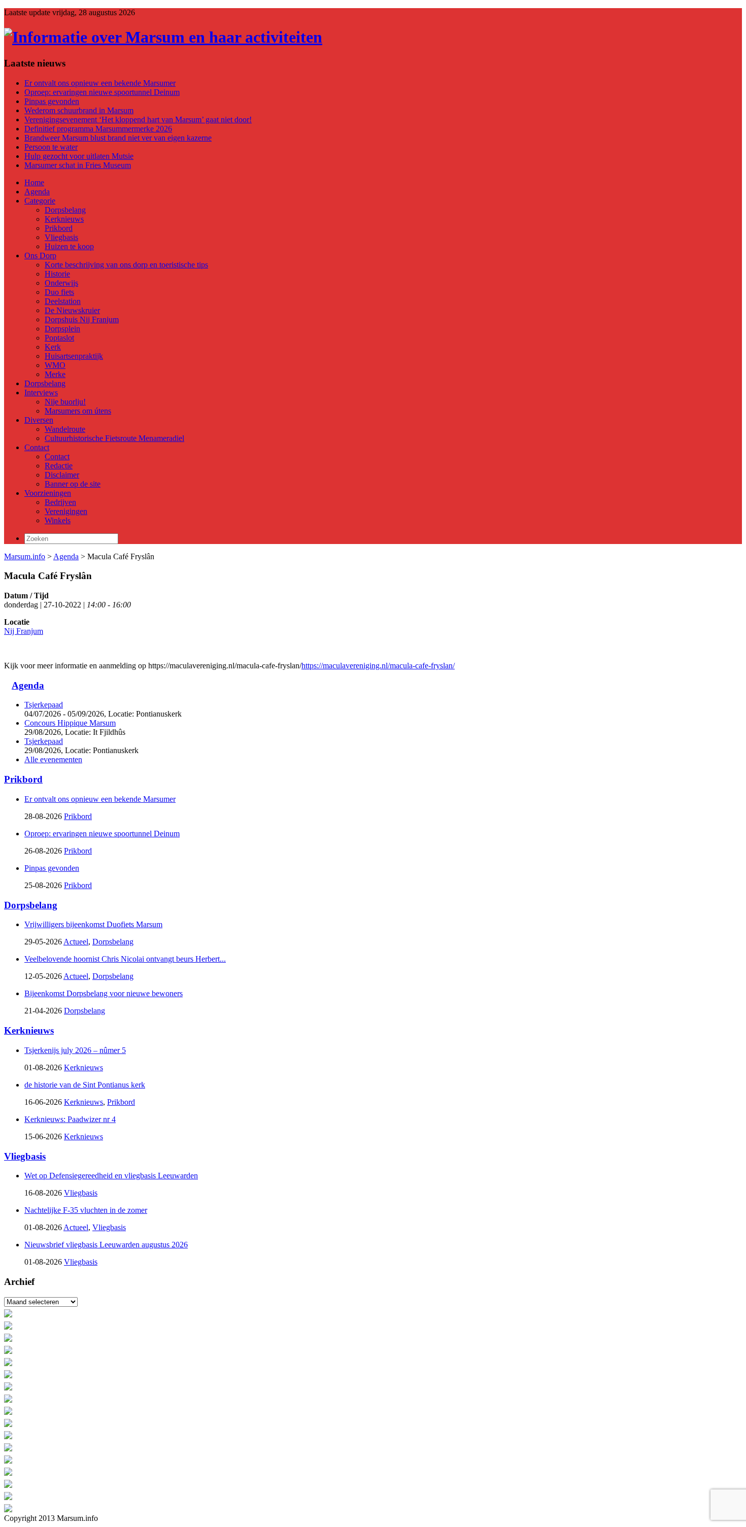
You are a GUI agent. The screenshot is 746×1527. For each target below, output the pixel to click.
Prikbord (23, 779)
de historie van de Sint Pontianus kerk (84, 1084)
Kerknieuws (29, 1030)
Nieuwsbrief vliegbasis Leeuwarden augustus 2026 (106, 1244)
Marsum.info (24, 556)
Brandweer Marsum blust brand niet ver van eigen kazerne (118, 137)
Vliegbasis (25, 1156)
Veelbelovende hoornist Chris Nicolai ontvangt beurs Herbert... (125, 959)
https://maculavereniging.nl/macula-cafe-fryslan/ (378, 665)
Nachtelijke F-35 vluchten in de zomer (85, 1210)
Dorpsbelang (30, 905)
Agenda (66, 556)
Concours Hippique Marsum (70, 723)
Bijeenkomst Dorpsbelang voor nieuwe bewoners (103, 993)
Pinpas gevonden (51, 101)
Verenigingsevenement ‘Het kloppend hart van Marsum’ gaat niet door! (138, 119)
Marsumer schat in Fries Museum (77, 165)
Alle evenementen (53, 759)
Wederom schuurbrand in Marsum (78, 110)
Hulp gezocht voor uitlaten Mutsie (78, 156)
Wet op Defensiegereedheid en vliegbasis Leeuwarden (111, 1175)
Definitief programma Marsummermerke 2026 (98, 128)
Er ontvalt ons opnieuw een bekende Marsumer (100, 83)
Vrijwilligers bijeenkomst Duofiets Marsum (93, 924)
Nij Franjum (23, 631)
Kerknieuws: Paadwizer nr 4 (70, 1119)
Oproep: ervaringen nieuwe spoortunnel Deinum (102, 92)
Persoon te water (51, 147)
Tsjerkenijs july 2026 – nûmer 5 (75, 1050)
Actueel (75, 941)
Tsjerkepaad (43, 704)
